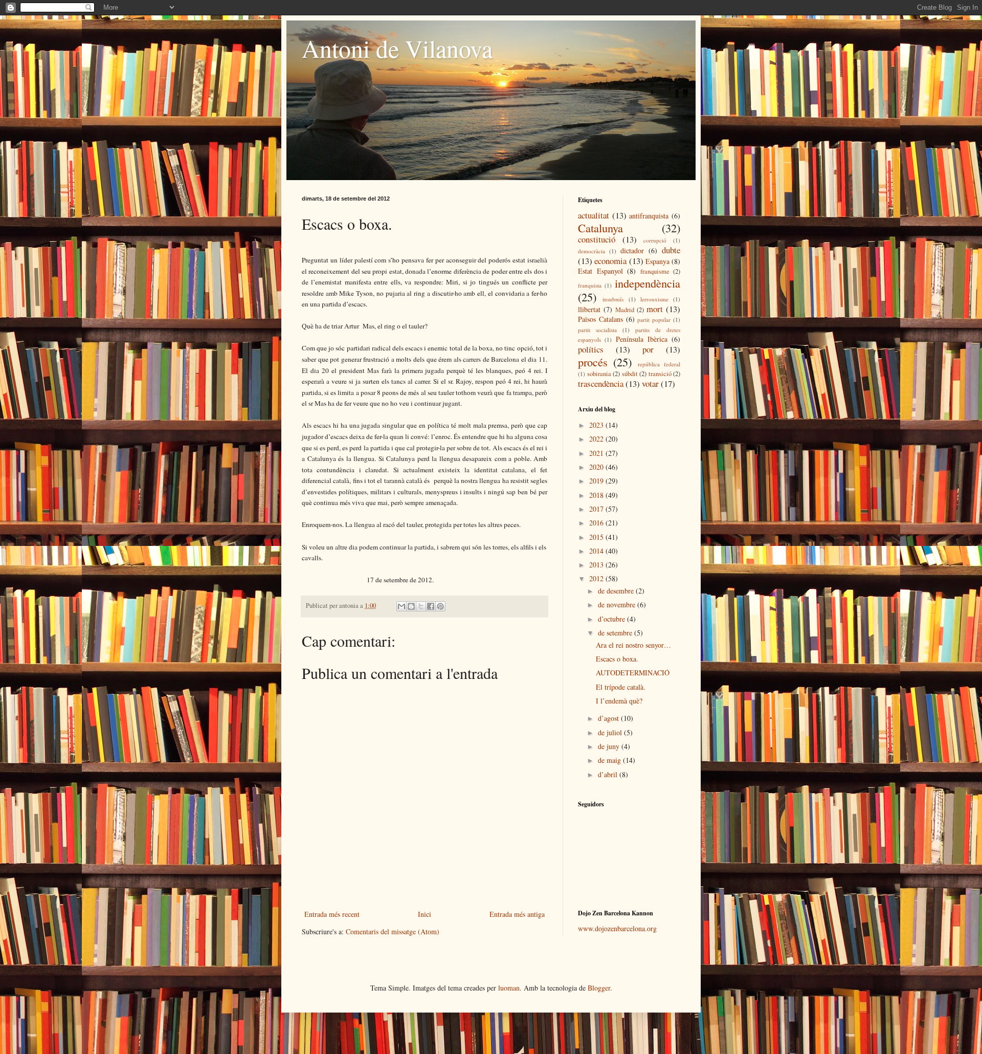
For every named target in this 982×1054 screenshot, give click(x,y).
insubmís (612, 299)
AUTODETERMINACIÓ (632, 672)
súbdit (630, 373)
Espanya (657, 261)
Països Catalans (600, 319)
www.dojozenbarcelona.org (617, 928)
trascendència (600, 383)
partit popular (654, 319)
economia (610, 261)
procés (593, 361)
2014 (597, 551)
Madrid (624, 309)
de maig (610, 760)
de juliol (611, 732)
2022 (597, 439)
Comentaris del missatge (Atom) (392, 931)
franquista (589, 285)
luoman (509, 988)
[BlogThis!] (411, 606)
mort (654, 309)
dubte (671, 250)
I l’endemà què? (619, 701)
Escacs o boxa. (617, 659)
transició (660, 373)
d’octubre (612, 619)
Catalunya (600, 227)
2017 (597, 509)
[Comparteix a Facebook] (431, 606)
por (648, 349)
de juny (609, 746)
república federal (659, 364)
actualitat (593, 215)
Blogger (599, 988)
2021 (597, 453)
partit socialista (597, 330)
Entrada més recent (332, 914)
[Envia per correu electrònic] (401, 606)
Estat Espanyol (600, 271)
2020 (597, 467)
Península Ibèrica (641, 339)
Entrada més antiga (517, 914)
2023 (597, 425)
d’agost (609, 718)
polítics (591, 349)
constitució (596, 239)
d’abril (608, 774)
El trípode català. (620, 687)
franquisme (654, 271)
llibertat (589, 309)
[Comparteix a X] (421, 606)
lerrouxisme (654, 299)
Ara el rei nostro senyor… (633, 645)
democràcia (591, 251)
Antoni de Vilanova (397, 48)
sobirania (599, 373)
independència (647, 283)
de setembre (616, 633)
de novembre (617, 604)
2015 (597, 537)
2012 (597, 578)
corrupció (654, 240)
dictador (632, 250)
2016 (597, 523)
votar (650, 383)
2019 (597, 481)
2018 (597, 495)
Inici (424, 914)
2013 (597, 564)
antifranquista (648, 216)
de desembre (617, 591)
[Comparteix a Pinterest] (440, 606)
